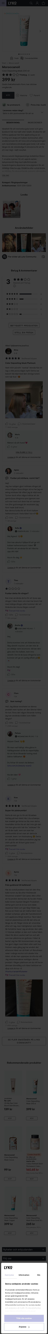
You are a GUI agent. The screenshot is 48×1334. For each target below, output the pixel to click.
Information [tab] (24, 1275)
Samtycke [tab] (9, 1275)
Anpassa (22, 1327)
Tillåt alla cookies (24, 1318)
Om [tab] (38, 1275)
